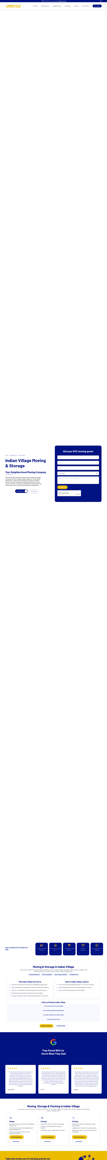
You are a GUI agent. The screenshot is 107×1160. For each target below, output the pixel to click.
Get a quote (97, 6)
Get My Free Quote (46, 1026)
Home (6, 455)
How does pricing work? (53, 1019)
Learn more (16, 1141)
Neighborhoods (62, 1)
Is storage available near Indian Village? (53, 1014)
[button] (36, 6)
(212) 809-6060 (60, 1026)
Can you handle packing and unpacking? (53, 1010)
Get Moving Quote (16, 1137)
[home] (18, 6)
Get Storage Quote (48, 1137)
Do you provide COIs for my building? (53, 1006)
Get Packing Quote (79, 1137)
